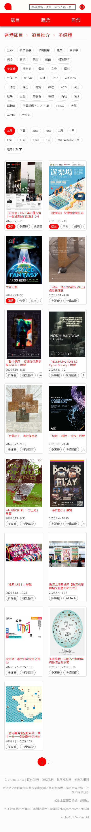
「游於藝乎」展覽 (60, 510)
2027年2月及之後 (68, 140)
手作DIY (12, 78)
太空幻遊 (11, 287)
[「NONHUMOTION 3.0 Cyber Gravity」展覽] (67, 334)
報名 (10, 226)
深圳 (77, 96)
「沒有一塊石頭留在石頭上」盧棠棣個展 (67, 289)
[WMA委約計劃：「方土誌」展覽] (24, 483)
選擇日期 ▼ (14, 149)
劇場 (10, 59)
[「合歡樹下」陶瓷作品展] (24, 409)
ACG (64, 87)
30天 (35, 131)
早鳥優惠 (44, 50)
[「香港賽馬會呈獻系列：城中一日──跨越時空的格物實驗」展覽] (24, 706)
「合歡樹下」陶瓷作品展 (21, 436)
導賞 (38, 87)
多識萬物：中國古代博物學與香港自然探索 (66, 660)
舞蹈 (35, 59)
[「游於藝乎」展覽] (67, 483)
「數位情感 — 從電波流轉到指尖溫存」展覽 (23, 363)
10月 (10, 140)
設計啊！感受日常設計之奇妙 (23, 660)
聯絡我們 (47, 779)
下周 (22, 131)
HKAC (60, 105)
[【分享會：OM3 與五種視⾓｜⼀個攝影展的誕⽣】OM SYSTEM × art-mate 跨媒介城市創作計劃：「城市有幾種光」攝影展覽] (24, 186)
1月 (48, 140)
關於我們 (33, 779)
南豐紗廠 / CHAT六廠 (36, 105)
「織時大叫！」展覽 (19, 584)
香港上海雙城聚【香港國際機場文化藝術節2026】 (66, 586)
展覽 (22, 96)
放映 (10, 96)
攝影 (67, 68)
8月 (61, 131)
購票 (45, 19)
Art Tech (70, 78)
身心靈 (28, 78)
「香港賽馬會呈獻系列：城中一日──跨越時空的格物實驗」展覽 (23, 736)
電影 (41, 68)
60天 (48, 131)
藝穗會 (11, 105)
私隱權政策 (64, 779)
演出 (77, 87)
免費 (60, 50)
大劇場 (26, 115)
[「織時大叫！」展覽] (24, 557)
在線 (51, 96)
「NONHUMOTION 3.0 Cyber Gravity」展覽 (63, 363)
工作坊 (11, 87)
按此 (86, 800)
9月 (72, 131)
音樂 (22, 59)
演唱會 (36, 96)
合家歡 (74, 50)
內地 (64, 96)
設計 (42, 78)
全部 (10, 50)
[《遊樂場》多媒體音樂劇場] (67, 186)
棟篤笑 (27, 68)
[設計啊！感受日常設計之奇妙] (24, 632)
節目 (15, 19)
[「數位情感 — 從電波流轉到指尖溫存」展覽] (24, 334)
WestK (11, 115)
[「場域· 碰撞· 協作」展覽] (67, 409)
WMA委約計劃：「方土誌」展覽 (22, 512)
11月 (23, 140)
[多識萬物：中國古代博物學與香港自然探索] (67, 632)
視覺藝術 (64, 59)
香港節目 (13, 34)
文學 (54, 68)
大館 (74, 105)
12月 (36, 140)
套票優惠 (25, 50)
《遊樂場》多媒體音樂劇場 (66, 213)
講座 (25, 87)
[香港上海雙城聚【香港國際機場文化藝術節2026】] (67, 557)
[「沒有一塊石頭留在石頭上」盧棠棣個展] (67, 260)
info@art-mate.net (71, 809)
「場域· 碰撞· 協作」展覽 (67, 436)
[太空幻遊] (24, 260)
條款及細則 (81, 779)
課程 (51, 87)
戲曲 (48, 59)
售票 (75, 19)
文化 (55, 78)
